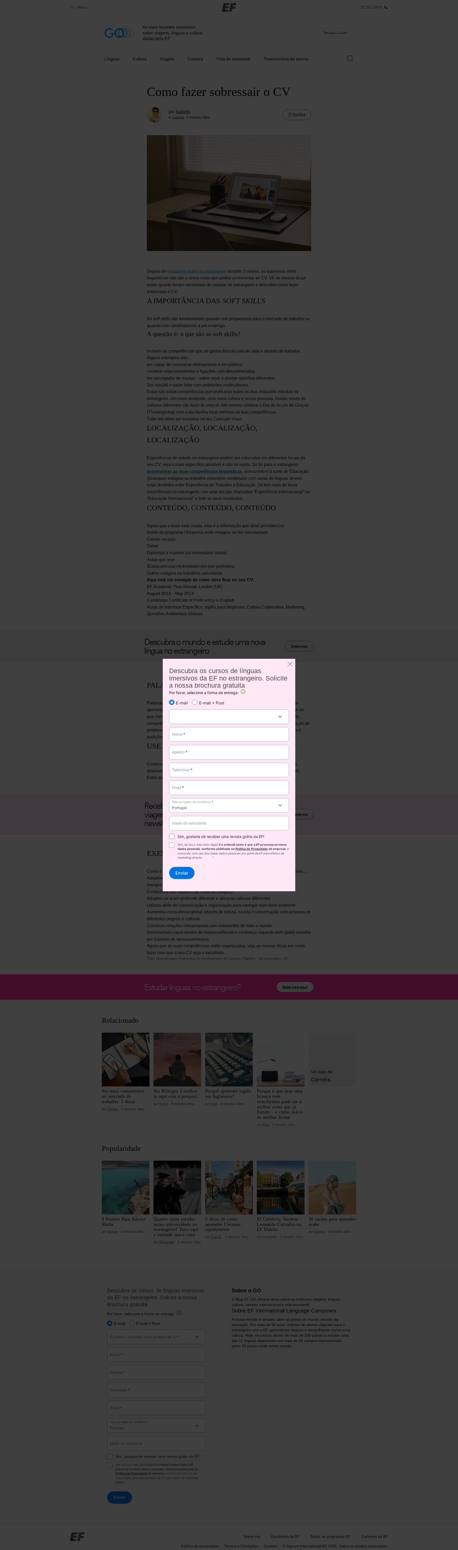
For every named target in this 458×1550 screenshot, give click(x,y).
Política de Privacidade (251, 849)
